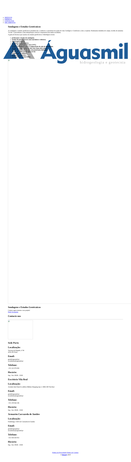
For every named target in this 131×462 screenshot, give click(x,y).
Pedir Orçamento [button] (13, 312)
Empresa (8, 19)
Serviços (8, 17)
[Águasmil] (65, 8)
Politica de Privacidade (59, 452)
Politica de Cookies (72, 452)
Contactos (9, 21)
